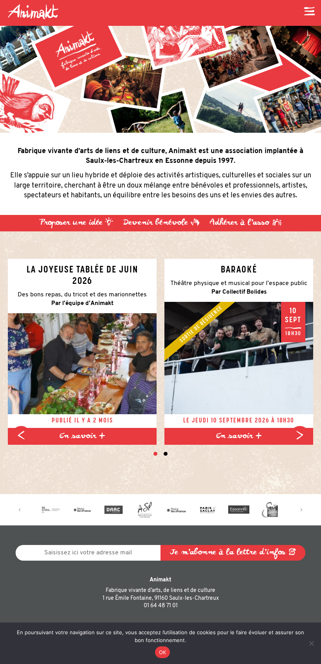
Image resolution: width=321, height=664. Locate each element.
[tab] (155, 454)
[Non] (311, 643)
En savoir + (82, 436)
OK (162, 652)
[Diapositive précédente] (21, 435)
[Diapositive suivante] (299, 435)
